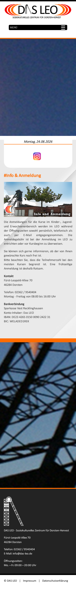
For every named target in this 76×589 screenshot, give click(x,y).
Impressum (29, 580)
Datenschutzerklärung (55, 580)
